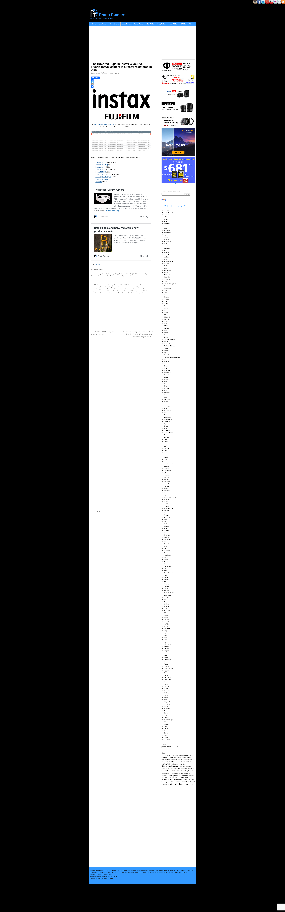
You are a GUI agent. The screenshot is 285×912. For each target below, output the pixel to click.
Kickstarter (166, 766)
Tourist (166, 684)
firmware (177, 762)
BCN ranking (179, 755)
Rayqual (166, 597)
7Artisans (166, 215)
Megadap (166, 486)
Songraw (166, 651)
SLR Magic (167, 644)
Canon (166, 286)
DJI (165, 315)
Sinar (165, 635)
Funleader (167, 355)
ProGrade (166, 591)
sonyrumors (186, 777)
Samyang (166, 617)
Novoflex (166, 533)
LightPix (166, 466)
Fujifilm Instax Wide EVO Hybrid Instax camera (130, 274)
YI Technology (168, 720)
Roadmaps (177, 777)
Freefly (166, 348)
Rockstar (166, 604)
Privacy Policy (142, 872)
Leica (165, 450)
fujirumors (148, 274)
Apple (165, 244)
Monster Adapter (169, 508)
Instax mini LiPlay (102, 164)
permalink (103, 276)
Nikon (166, 519)
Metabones (167, 490)
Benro (165, 268)
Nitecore (166, 526)
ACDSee (166, 217)
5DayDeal (164, 755)
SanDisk (166, 619)
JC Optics (167, 406)
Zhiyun (166, 733)
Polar (165, 575)
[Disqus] (122, 423)
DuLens (166, 321)
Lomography (168, 470)
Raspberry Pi (167, 595)
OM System (167, 539)
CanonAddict (172, 24)
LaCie (165, 439)
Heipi (165, 381)
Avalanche (167, 264)
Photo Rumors (112, 15)
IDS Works (167, 393)
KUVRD (166, 437)
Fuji (107, 274)
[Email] (122, 84)
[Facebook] (122, 80)
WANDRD (167, 704)
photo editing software (174, 773)
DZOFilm (166, 326)
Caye (165, 293)
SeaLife (166, 626)
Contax (166, 301)
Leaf (165, 446)
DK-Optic (166, 319)
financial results (168, 761)
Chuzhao (166, 299)
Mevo (165, 495)
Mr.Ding (166, 510)
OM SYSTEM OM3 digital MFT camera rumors (105, 332)
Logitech (166, 468)
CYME (166, 308)
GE (165, 359)
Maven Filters (168, 484)
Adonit (166, 221)
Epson (166, 330)
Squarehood (167, 660)
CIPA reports (186, 757)
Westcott (166, 706)
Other (165, 546)
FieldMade (167, 344)
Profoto (166, 588)
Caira (165, 281)
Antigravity (167, 241)
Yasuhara (166, 717)
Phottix (166, 568)
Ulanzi (166, 688)
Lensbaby (167, 457)
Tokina (166, 675)
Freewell (166, 350)
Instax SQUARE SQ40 (103, 177)
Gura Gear (167, 370)
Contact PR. (114, 876)
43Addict (183, 24)
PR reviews (167, 584)
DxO (165, 324)
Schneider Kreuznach (170, 622)
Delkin (166, 313)
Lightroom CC (165, 769)
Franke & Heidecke (169, 346)
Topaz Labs (167, 680)
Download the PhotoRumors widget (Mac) (101, 874)
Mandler (166, 479)
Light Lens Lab (168, 464)
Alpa (165, 235)
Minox (166, 502)
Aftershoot (167, 224)
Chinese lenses (177, 757)
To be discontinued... (175, 779)
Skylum (166, 642)
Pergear (166, 562)
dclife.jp (97, 264)
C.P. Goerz (167, 279)
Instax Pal (99, 182)
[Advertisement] (122, 44)
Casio (165, 290)
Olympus (166, 537)
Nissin (166, 524)
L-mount (174, 766)
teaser (164, 779)
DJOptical (167, 317)
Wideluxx (167, 708)
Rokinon (166, 606)
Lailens (166, 442)
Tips (190, 24)
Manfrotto (167, 482)
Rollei (166, 608)
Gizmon (166, 364)
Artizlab (166, 252)
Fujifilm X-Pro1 (186, 762)
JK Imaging (167, 410)
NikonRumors (114, 24)
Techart (166, 664)
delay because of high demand (169, 759)
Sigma (166, 633)
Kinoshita (167, 422)
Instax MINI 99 (101, 172)
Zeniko (166, 728)
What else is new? (181, 784)
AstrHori (166, 257)
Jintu (165, 408)
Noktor (166, 528)
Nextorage (167, 517)
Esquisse (166, 335)
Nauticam (167, 513)
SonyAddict (161, 24)
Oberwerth (167, 535)
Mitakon (166, 506)
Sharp (165, 631)
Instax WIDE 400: (102, 179)
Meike (166, 488)
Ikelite (166, 395)
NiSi (165, 522)
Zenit (165, 731)
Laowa (166, 444)
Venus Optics (168, 691)
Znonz (166, 735)
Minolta (166, 499)
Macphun (167, 475)
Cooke (166, 304)
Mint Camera (168, 504)
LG (165, 462)
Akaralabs (167, 230)
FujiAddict (150, 24)
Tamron (166, 662)
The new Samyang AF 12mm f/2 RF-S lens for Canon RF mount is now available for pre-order (137, 334)
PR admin (96, 73)
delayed (180, 759)
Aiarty (166, 228)
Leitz (165, 453)
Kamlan (166, 415)
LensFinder (103, 24)
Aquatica (166, 246)
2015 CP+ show (170, 755)
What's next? (165, 785)
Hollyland (167, 388)
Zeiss (165, 726)
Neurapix (166, 515)
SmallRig (166, 646)
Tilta (165, 673)
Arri (165, 250)
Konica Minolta (168, 433)
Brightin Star (168, 275)
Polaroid (166, 577)
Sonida (166, 653)
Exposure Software (169, 339)
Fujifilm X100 (166, 764)
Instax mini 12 (101, 167)
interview (183, 764)
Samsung (166, 615)
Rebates (170, 777)
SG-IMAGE (167, 628)
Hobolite (166, 384)
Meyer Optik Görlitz (170, 497)
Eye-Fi (166, 341)
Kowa (165, 435)
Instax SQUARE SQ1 (103, 174)
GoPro (166, 368)
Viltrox (166, 695)
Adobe (166, 219)
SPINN (166, 657)
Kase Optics (167, 417)
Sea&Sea (166, 624)
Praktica (166, 586)
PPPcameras (167, 582)
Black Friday (187, 755)
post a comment (132, 276)
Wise (165, 711)
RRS (165, 613)
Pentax (166, 559)
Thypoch (166, 671)
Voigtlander (167, 702)
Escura (166, 333)
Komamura (167, 430)
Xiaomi (166, 713)
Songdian (167, 648)
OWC (165, 548)
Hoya (165, 390)
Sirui (165, 637)
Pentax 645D (165, 771)
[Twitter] (122, 82)
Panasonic (167, 553)
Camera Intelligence (170, 284)
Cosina (166, 306)
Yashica (166, 715)
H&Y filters (167, 373)
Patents (191, 768)
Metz (165, 493)
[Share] (122, 86)
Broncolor (167, 277)
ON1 (165, 542)
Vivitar (166, 700)
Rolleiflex (167, 611)
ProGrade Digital (169, 593)
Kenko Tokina (168, 419)
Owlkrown (167, 551)
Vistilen (166, 697)
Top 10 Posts (167, 677)
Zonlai (166, 737)
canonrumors (167, 757)
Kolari (166, 428)
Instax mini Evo (101, 162)
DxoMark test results (187, 759)
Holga (165, 386)
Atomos (166, 259)
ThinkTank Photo (169, 668)
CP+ (193, 757)
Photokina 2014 (167, 775)
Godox (166, 366)
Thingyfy (166, 666)
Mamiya (166, 477)
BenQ (165, 266)
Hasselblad (167, 379)
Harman (166, 377)
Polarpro (166, 579)
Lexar (165, 459)
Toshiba (166, 682)
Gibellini (166, 361)
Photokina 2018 (186, 775)
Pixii (165, 571)
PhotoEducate (168, 566)
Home (94, 24)
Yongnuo (166, 724)
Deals (165, 310)
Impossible (167, 399)
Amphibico (167, 239)
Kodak (166, 426)
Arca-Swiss (167, 248)
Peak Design (167, 555)
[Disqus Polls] (122, 368)
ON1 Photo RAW (182, 769)
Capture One (167, 288)
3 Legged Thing (168, 212)
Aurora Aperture (168, 261)
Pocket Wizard (168, 573)
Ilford (165, 397)
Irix (165, 404)
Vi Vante (166, 693)
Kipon (166, 424)
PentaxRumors (139, 24)
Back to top (97, 511)
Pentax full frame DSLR (174, 771)
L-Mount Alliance (185, 766)
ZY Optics (167, 740)
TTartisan (166, 686)
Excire (166, 337)
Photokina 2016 (177, 775)
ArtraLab (166, 255)
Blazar (166, 272)
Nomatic (166, 531)
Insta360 (166, 402)
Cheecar (166, 295)
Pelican (166, 557)
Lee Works (167, 448)
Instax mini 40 (101, 169)
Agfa (165, 226)
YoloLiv (166, 722)
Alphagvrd (167, 237)
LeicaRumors (126, 24)
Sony (165, 655)
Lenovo (166, 455)
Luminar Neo (173, 769)
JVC (165, 413)
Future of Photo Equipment (172, 357)
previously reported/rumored (104, 124)
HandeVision (168, 375)
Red (165, 599)
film (193, 759)
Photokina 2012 (187, 773)
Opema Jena (167, 544)
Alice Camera (168, 232)
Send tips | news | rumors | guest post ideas (174, 206)
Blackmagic (167, 270)
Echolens (166, 328)
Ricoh (165, 602)
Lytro (165, 473)
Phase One (167, 564)
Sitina (165, 640)
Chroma (166, 297)
